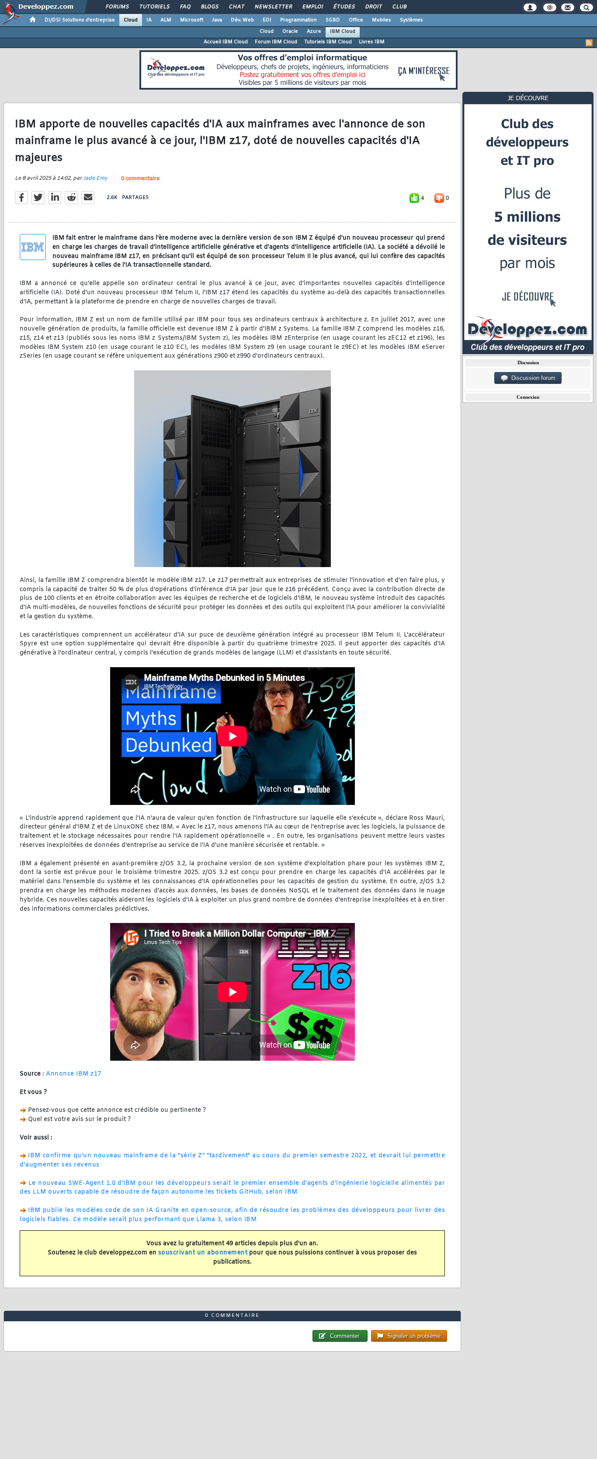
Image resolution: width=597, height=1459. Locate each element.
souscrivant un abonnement (203, 1253)
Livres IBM (372, 42)
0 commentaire (140, 178)
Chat (236, 6)
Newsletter (272, 6)
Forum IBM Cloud (276, 42)
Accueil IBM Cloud (226, 42)
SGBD (333, 20)
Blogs (209, 6)
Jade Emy (95, 178)
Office (356, 20)
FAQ (185, 6)
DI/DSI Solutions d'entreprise (80, 20)
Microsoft (191, 20)
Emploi (312, 6)
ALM (165, 20)
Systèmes (411, 20)
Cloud (131, 20)
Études (343, 6)
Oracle (290, 31)
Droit (373, 6)
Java (217, 20)
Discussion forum (531, 378)
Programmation (298, 20)
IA (149, 20)
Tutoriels (154, 6)
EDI (267, 20)
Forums (116, 6)
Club (399, 6)
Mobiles (381, 20)
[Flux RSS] (589, 42)
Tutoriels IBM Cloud (328, 42)
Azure (314, 31)
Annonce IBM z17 (73, 1074)
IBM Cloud (342, 31)
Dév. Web (242, 20)
